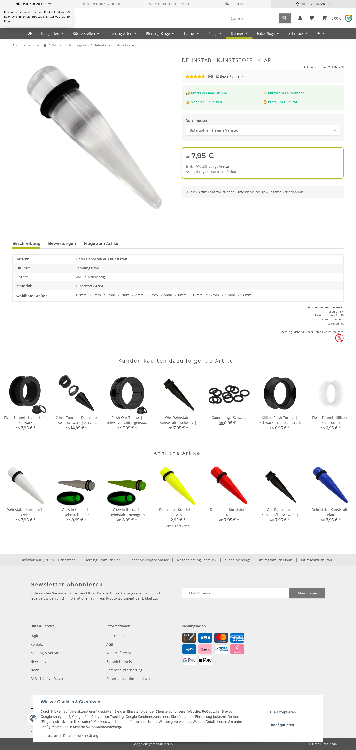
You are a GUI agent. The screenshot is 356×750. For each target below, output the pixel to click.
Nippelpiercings (238, 560)
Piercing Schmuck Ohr (102, 560)
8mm (182, 295)
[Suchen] (285, 18)
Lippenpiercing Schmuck (149, 560)
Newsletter (39, 661)
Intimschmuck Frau (316, 560)
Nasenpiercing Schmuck (196, 560)
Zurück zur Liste (27, 45)
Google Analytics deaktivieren (153, 744)
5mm (154, 295)
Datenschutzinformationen (128, 678)
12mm (214, 295)
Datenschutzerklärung (80, 736)
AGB (109, 644)
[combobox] (263, 130)
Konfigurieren (282, 725)
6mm (168, 295)
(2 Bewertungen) (225, 76)
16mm (246, 295)
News (35, 670)
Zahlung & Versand (46, 652)
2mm (111, 295)
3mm (125, 295)
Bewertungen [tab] (62, 243)
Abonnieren (307, 593)
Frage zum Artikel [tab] (102, 243)
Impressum (49, 736)
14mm (230, 295)
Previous (12, 407)
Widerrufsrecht (118, 652)
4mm (139, 295)
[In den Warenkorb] (16, 54)
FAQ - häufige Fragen (47, 678)
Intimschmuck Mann (275, 560)
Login (35, 635)
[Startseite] (45, 45)
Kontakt (37, 644)
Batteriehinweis (119, 661)
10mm (198, 295)
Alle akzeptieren (282, 712)
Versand (225, 166)
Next (344, 407)
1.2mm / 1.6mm (88, 295)
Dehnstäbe (67, 560)
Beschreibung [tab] (26, 243)
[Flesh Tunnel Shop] (29, 33)
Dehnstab (94, 259)
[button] (300, 18)
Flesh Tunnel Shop (324, 744)
